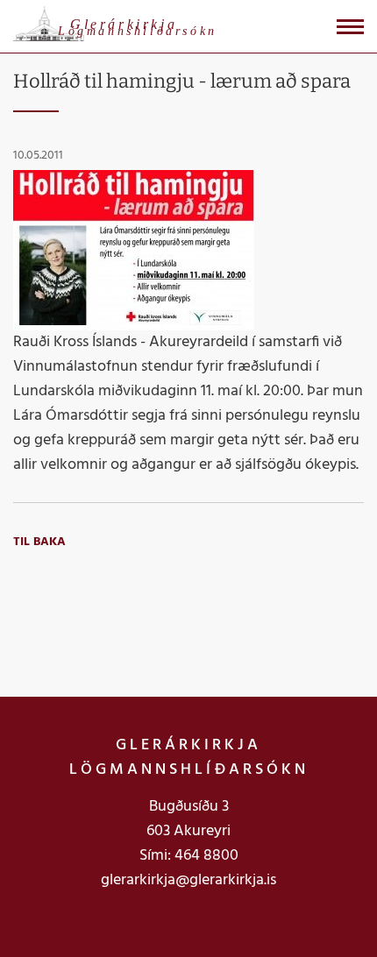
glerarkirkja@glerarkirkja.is (188, 880)
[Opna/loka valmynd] (350, 26)
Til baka (39, 542)
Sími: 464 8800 (188, 855)
